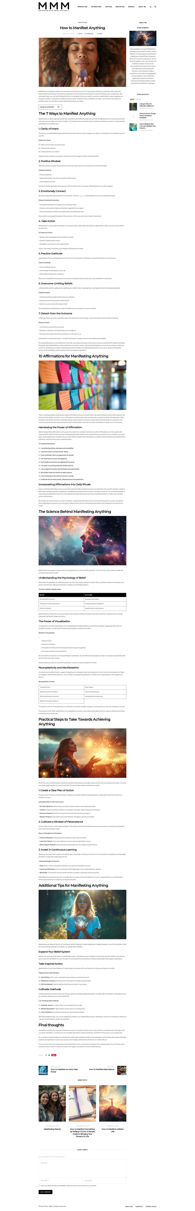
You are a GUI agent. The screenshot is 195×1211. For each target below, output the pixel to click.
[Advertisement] (97, 28)
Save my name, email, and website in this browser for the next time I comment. (68, 1186)
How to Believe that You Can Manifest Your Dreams (148, 126)
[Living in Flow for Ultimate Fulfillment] (133, 107)
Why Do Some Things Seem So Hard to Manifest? (147, 116)
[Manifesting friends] (52, 1103)
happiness (82, 196)
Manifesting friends (52, 1129)
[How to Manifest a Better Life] (112, 1103)
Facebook (46, 1055)
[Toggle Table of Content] (57, 107)
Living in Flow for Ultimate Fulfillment (147, 105)
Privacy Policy (151, 1206)
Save (54, 1055)
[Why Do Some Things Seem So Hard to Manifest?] (133, 116)
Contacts (139, 1206)
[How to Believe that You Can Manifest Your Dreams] (133, 127)
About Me (129, 1206)
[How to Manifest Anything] (82, 62)
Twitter (49, 1055)
